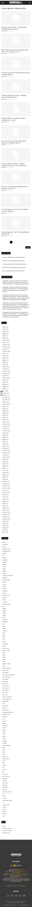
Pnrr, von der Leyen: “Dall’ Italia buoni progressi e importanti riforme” (13, 142)
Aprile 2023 (5, 415)
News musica (5, 688)
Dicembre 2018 (6, 512)
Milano (4, 652)
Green (3, 617)
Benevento (5, 560)
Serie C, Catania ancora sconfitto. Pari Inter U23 (13, 270)
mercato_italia (5, 648)
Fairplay (4, 608)
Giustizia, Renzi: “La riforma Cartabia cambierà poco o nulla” (13, 119)
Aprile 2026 (5, 335)
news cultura (5, 672)
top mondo (5, 783)
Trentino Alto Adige (7, 800)
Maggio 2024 (5, 386)
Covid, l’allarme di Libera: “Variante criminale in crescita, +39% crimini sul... (14, 165)
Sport (3, 761)
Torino (4, 796)
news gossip (5, 679)
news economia (6, 677)
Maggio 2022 (5, 439)
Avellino (4, 553)
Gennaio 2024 (5, 395)
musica (4, 659)
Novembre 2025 (6, 347)
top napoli (4, 785)
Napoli (4, 661)
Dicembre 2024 (6, 371)
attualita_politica (6, 551)
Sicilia (3, 747)
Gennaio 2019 (5, 510)
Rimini (3, 732)
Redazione (8, 901)
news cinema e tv (6, 668)
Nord (3, 703)
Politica (4, 723)
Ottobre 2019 (5, 490)
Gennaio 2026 (5, 342)
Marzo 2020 (5, 479)
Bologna (4, 564)
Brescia (4, 566)
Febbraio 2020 (5, 481)
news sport (5, 692)
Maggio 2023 (5, 413)
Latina (3, 633)
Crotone (4, 597)
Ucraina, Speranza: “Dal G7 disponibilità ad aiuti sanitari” (15, 233)
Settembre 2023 (6, 404)
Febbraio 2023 (5, 419)
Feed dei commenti (7, 830)
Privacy (17, 901)
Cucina (4, 599)
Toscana (4, 798)
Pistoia (4, 721)
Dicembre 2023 (6, 397)
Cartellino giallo (6, 580)
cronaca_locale (6, 595)
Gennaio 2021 (5, 472)
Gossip (4, 615)
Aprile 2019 (5, 503)
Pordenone (5, 725)
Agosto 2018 (5, 521)
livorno (4, 641)
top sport (4, 789)
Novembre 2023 (6, 399)
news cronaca (5, 670)
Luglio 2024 (5, 382)
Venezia (4, 813)
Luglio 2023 (5, 408)
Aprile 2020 (5, 477)
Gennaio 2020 (5, 483)
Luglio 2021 (5, 461)
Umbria (4, 807)
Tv (3, 802)
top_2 (3, 794)
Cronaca (4, 593)
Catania (4, 584)
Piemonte (4, 716)
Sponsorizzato (5, 758)
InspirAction (5, 622)
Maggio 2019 (5, 501)
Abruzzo (4, 542)
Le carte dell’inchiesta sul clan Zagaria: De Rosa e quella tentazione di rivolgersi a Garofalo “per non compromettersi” (15, 315)
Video (3, 816)
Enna (3, 606)
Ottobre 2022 (5, 428)
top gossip (4, 778)
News (3, 666)
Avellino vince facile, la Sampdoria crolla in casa (13, 260)
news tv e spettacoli (7, 697)
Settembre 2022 (6, 430)
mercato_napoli (6, 650)
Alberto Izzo (3, 144)
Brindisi (4, 569)
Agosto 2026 (5, 327)
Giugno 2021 (5, 463)
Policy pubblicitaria (12, 902)
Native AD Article (6, 663)
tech (3, 767)
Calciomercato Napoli (7, 575)
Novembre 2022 (6, 426)
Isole (3, 624)
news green (5, 681)
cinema (4, 588)
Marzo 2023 (5, 417)
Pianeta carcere (6, 714)
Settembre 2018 (6, 519)
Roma (3, 734)
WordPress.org (6, 833)
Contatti (13, 901)
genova (4, 613)
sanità (3, 738)
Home (2, 6)
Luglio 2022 (5, 435)
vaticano (4, 809)
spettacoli (4, 756)
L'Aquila (4, 628)
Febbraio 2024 (5, 393)
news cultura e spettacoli (8, 674)
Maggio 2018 (5, 527)
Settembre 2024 (6, 377)
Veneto (4, 811)
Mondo (4, 657)
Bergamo (4, 562)
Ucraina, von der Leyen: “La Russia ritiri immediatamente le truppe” (14, 28)
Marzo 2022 (5, 444)
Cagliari (4, 571)
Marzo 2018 (5, 532)
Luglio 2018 (5, 523)
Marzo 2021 (5, 470)
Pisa (3, 719)
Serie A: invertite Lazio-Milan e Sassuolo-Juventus (14, 267)
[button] (2, 3)
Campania (4, 577)
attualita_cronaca (6, 549)
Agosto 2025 (5, 353)
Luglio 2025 (5, 355)
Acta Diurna (5, 544)
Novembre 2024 (6, 373)
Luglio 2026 (5, 329)
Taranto (4, 765)
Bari (3, 555)
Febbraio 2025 (5, 366)
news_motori (5, 701)
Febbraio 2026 (5, 340)
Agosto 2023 (5, 406)
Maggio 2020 (5, 474)
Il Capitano (5, 619)
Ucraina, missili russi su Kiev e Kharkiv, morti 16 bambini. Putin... (14, 96)
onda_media (5, 705)
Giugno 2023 (5, 411)
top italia (4, 780)
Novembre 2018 (6, 514)
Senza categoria (6, 745)
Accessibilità (22, 901)
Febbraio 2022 (5, 446)
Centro (4, 586)
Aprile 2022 (5, 441)
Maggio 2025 (5, 360)
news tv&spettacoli (7, 699)
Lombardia (5, 644)
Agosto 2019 (5, 494)
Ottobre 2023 (5, 402)
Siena (3, 752)
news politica (5, 690)
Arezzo (4, 546)
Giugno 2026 (5, 331)
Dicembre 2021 (6, 450)
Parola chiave (5, 710)
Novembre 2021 (6, 452)
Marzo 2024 (5, 391)
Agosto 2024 (5, 380)
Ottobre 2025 (5, 349)
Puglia (3, 730)
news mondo (5, 686)
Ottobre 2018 (5, 516)
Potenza (4, 727)
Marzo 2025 (5, 364)
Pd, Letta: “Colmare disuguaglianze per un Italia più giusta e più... (14, 187)
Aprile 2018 (5, 530)
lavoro (3, 635)
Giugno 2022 (5, 437)
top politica (5, 787)
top (3, 772)
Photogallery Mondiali (7, 712)
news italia (4, 683)
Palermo (4, 708)
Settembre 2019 (6, 492)
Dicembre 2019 (6, 486)
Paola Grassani (4, 30)
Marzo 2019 (5, 505)
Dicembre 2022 (6, 424)
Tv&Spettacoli (5, 805)
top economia (5, 776)
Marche (4, 646)
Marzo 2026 (5, 338)
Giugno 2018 (5, 525)
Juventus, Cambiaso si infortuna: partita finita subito (14, 264)
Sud (3, 763)
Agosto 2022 (5, 433)
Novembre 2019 (6, 488)
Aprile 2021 (5, 468)
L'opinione (4, 630)
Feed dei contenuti (6, 828)
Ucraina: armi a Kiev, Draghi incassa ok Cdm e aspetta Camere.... (15, 73)
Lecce (3, 639)
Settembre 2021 (6, 457)
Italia (3, 626)
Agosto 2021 (5, 459)
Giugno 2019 (5, 499)
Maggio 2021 (5, 466)
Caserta (4, 582)
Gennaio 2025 (5, 369)
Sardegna (4, 741)
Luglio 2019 (5, 497)
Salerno (4, 736)
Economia (4, 602)
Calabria (4, 573)
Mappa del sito (20, 902)
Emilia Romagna (6, 604)
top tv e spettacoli (6, 791)
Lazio (3, 637)
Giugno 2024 (5, 384)
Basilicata (4, 558)
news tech (4, 694)
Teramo (4, 769)
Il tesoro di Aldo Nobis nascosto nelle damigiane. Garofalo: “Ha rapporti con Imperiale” (15, 290)
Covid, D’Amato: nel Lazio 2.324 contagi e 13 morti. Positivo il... (15, 210)
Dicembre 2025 (6, 344)
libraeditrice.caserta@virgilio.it (19, 885)
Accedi (4, 826)
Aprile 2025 (5, 362)
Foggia (4, 610)
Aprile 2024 (5, 388)
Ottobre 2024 (5, 375)
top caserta (5, 774)
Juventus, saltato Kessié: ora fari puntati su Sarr (13, 257)
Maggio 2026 (5, 333)
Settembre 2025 (6, 351)
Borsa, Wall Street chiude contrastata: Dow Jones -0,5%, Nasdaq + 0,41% (14, 51)
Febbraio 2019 (5, 508)
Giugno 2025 (5, 358)
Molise (4, 655)
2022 (7, 6)
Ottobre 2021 (5, 455)
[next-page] (20, 242)
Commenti (4, 591)
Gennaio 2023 (5, 422)
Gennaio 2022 (5, 448)
